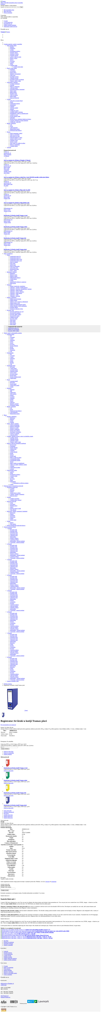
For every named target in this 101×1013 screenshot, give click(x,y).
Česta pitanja (7, 969)
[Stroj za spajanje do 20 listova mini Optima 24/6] (8, 198)
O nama (6, 21)
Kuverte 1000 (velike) (13, 330)
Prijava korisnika (8, 12)
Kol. (2, 747)
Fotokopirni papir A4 (13, 328)
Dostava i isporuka (8, 971)
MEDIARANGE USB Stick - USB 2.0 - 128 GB (39, 938)
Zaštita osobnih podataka (10, 25)
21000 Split (3, 985)
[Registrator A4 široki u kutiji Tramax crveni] (8, 211)
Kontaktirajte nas (8, 23)
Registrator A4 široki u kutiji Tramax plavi (15, 249)
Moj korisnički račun (9, 10)
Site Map (6, 940)
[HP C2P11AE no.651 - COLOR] (9, 934)
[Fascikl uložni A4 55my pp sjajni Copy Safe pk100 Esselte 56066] (18, 931)
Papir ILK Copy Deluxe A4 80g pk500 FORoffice (40, 932)
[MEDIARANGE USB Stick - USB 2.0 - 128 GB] (14, 938)
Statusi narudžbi (8, 970)
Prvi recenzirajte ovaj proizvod (8, 724)
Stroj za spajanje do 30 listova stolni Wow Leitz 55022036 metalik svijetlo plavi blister (26, 177)
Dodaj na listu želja (8, 770)
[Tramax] (3, 1)
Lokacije (6, 951)
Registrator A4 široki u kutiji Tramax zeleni (15, 226)
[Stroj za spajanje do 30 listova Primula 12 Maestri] (8, 156)
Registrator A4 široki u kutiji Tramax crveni (15, 215)
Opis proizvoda (7, 810)
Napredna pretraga (8, 943)
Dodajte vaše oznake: (6, 887)
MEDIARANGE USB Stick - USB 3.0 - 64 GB (38, 936)
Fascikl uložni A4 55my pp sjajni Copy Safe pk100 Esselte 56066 (52, 931)
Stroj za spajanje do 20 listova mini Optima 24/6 (16, 202)
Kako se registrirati (8, 967)
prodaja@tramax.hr (5, 997)
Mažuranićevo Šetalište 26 (7, 983)
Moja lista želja (7, 11)
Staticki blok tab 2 (8, 817)
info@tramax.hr (5, 995)
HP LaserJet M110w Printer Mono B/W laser (37, 935)
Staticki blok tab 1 (8, 816)
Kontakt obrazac (8, 952)
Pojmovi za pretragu (9, 942)
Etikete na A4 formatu (13, 329)
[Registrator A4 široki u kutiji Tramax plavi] (8, 245)
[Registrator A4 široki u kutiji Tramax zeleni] (8, 222)
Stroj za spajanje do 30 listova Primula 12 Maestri (17, 160)
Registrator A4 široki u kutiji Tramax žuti (15, 238)
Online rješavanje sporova (10, 958)
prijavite (48, 881)
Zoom (26, 710)
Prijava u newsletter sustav (10, 973)
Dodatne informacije (9, 812)
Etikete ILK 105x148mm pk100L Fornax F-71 (37, 929)
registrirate (53, 881)
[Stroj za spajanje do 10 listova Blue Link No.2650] (8, 185)
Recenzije (6, 813)
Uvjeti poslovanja (8, 22)
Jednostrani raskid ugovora (10, 26)
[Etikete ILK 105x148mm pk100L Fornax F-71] (13, 929)
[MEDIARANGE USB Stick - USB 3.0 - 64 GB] (13, 936)
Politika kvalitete (8, 957)
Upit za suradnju (8, 974)
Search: (2, 7)
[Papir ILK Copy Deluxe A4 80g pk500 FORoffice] (14, 932)
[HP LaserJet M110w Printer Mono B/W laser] (13, 935)
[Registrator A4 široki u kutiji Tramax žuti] (8, 233)
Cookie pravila (7, 955)
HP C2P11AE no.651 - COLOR (26, 934)
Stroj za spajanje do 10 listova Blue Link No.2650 (17, 190)
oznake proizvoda (8, 815)
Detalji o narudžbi (8, 945)
